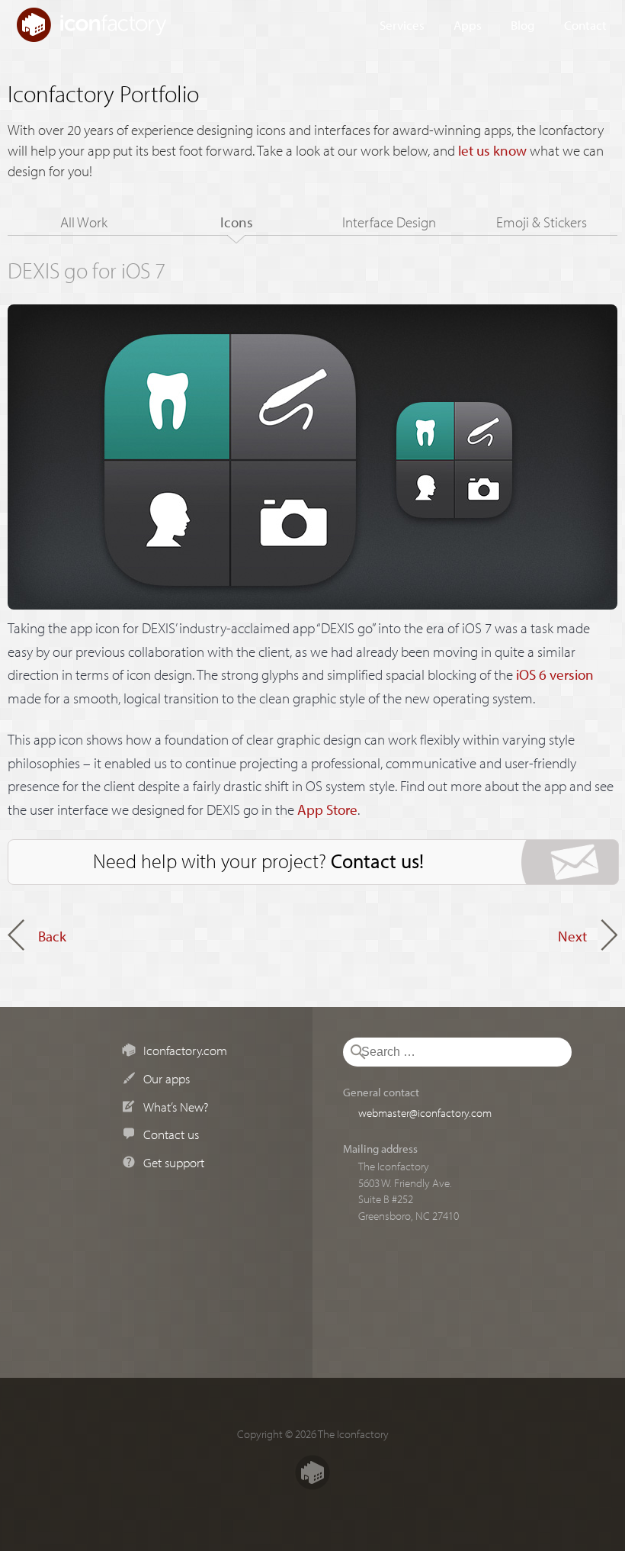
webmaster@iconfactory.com (425, 1112)
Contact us (171, 1133)
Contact (585, 24)
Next (572, 936)
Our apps (166, 1078)
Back (52, 936)
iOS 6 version (555, 674)
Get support (173, 1162)
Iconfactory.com (185, 1049)
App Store (327, 809)
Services (402, 24)
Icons (236, 222)
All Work (83, 222)
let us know (492, 150)
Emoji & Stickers (541, 222)
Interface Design (389, 222)
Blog (523, 24)
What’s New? (175, 1106)
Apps (468, 24)
